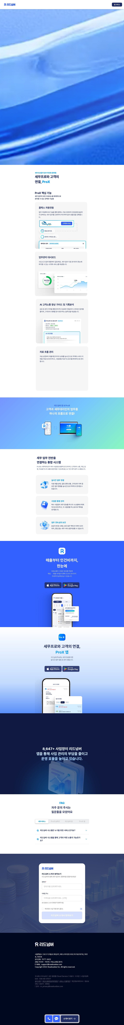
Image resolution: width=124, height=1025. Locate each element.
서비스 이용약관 (64, 981)
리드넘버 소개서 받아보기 (62, 915)
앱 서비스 (117, 5)
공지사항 (38, 981)
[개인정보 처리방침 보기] (81, 909)
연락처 (44, 882)
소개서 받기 (67, 1019)
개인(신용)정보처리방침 (50, 981)
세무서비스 (42, 821)
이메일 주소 (45, 893)
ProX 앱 (82, 821)
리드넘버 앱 (69, 821)
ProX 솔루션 (55, 821)
